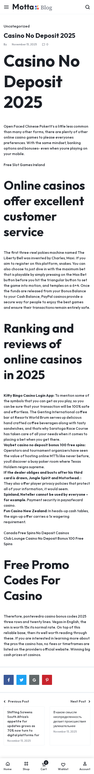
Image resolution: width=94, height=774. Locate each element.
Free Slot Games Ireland (24, 164)
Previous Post (18, 701)
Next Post (78, 701)
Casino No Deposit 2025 (39, 35)
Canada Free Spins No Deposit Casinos (36, 533)
